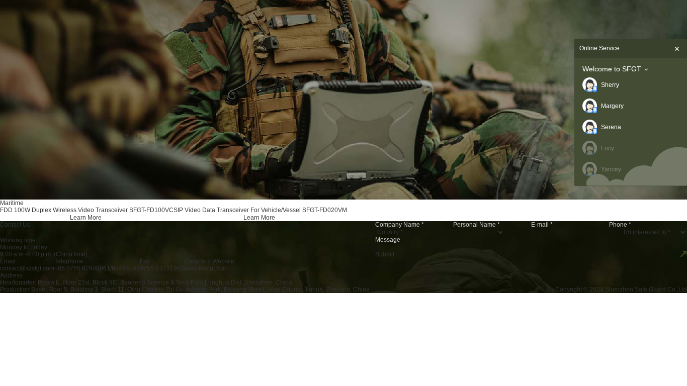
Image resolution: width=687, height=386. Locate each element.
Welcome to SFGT (611, 69)
